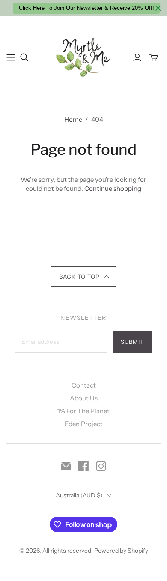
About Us (84, 398)
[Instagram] (101, 466)
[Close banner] (158, 8)
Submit (132, 341)
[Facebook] (83, 466)
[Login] (137, 57)
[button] (83, 276)
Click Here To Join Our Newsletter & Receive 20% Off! (86, 8)
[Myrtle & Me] (83, 56)
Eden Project (84, 424)
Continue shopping (112, 188)
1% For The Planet (83, 411)
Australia (79, 495)
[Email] (66, 466)
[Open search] (24, 57)
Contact (84, 385)
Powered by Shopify (121, 550)
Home (73, 119)
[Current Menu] (10, 57)
